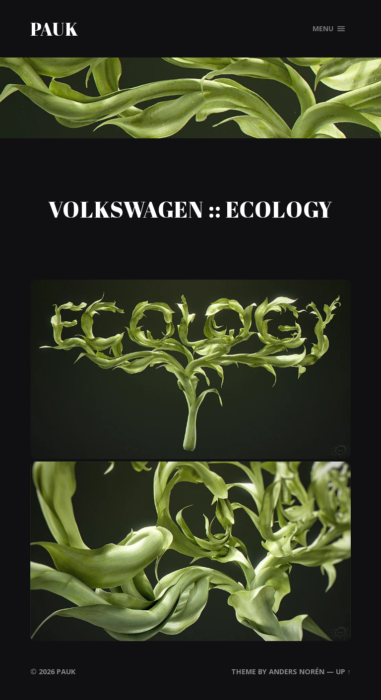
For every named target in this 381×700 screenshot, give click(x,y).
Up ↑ (343, 671)
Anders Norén (296, 671)
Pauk (54, 29)
